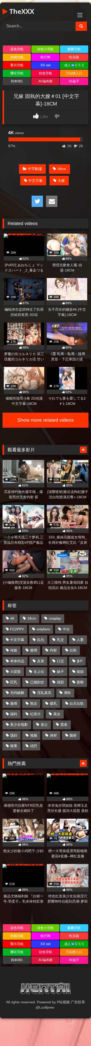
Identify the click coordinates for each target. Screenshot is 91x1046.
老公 (44, 725)
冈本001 (17, 81)
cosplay (55, 618)
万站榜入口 (74, 73)
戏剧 (60, 682)
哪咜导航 (17, 73)
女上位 (39, 672)
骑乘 (13, 746)
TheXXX (21, 11)
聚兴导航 (17, 65)
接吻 (80, 682)
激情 (13, 703)
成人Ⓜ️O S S (74, 65)
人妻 (80, 640)
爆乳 (53, 703)
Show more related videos (45, 420)
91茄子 (74, 81)
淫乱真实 (44, 693)
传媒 (13, 650)
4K (12, 618)
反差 (40, 661)
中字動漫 (35, 169)
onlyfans (43, 629)
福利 (13, 714)
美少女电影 (19, 725)
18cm (61, 169)
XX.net (45, 65)
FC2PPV (17, 629)
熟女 (33, 703)
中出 (66, 629)
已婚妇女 (37, 682)
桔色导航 (45, 73)
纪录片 (35, 714)
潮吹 (67, 693)
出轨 (73, 650)
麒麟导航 (74, 49)
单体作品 (17, 661)
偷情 (33, 650)
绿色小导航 (45, 49)
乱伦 (40, 640)
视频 (33, 735)
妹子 (60, 672)
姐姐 (80, 672)
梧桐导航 (17, 57)
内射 (53, 650)
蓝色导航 (17, 49)
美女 (56, 714)
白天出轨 (77, 703)
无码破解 (17, 693)
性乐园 (74, 57)
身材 (53, 735)
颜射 (73, 735)
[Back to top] (75, 1031)
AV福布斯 (45, 81)
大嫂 (61, 181)
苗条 (63, 725)
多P (79, 661)
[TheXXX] (45, 989)
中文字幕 (35, 181)
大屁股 (15, 672)
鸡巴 (33, 746)
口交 (60, 661)
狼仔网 (45, 57)
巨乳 (13, 682)
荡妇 (13, 735)
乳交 (60, 640)
